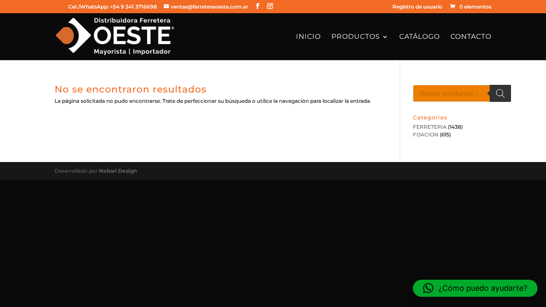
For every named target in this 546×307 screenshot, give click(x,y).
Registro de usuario (417, 7)
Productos (355, 37)
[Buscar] (500, 93)
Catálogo (419, 37)
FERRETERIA (430, 127)
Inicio (308, 37)
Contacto (470, 37)
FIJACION (426, 134)
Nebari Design (118, 171)
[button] (475, 288)
